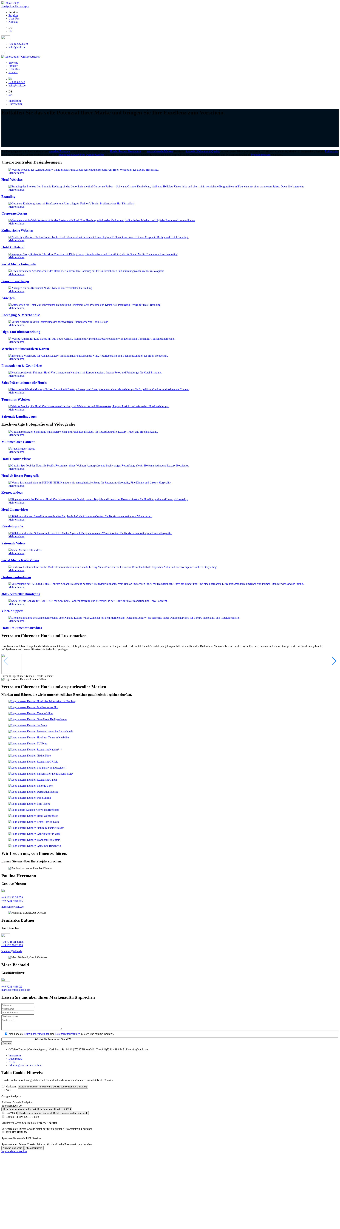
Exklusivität (331, 151)
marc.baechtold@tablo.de (15, 989)
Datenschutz (15, 103)
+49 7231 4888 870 (12, 942)
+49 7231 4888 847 (12, 900)
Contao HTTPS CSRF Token (22, 1116)
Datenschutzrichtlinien (68, 1033)
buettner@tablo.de (11, 951)
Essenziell (11, 1112)
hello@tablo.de (17, 47)
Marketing (11, 1086)
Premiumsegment (260, 154)
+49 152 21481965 (12, 945)
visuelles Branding (59, 151)
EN (10, 30)
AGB (11, 1061)
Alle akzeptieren (34, 1148)
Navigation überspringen (15, 6)
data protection (18, 1151)
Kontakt (13, 21)
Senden (7, 1043)
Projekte (13, 15)
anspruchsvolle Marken (160, 151)
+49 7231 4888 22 (11, 986)
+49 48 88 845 (16, 82)
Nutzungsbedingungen (37, 1033)
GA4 (8, 1090)
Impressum (14, 100)
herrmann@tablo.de (12, 906)
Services (13, 62)
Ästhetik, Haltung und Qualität (203, 151)
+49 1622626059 (18, 43)
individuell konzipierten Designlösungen (81, 154)
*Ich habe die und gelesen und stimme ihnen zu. (61, 1033)
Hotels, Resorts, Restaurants (125, 151)
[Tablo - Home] (20, 56)
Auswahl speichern (12, 1148)
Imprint (5, 1151)
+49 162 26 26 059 (12, 897)
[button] (334, 661)
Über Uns (13, 18)
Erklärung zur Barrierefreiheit (24, 1065)
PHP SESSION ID (16, 1132)
